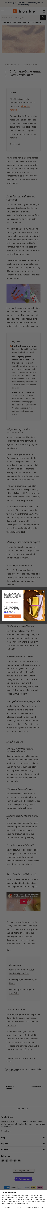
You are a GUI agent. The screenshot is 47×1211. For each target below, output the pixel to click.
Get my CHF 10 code (12, 616)
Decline (18, 1207)
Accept (7, 1207)
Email (5, 600)
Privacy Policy (24, 1203)
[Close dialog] (43, 592)
